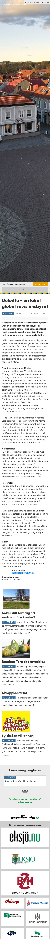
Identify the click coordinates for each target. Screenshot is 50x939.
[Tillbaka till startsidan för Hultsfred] (13, 2)
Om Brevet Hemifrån (33, 2)
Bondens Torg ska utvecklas (23, 661)
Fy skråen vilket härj (18, 736)
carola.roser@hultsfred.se (24, 573)
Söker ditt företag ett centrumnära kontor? (18, 615)
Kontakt (46, 2)
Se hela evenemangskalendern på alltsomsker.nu (25, 801)
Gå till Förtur (40, 284)
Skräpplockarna (14, 693)
